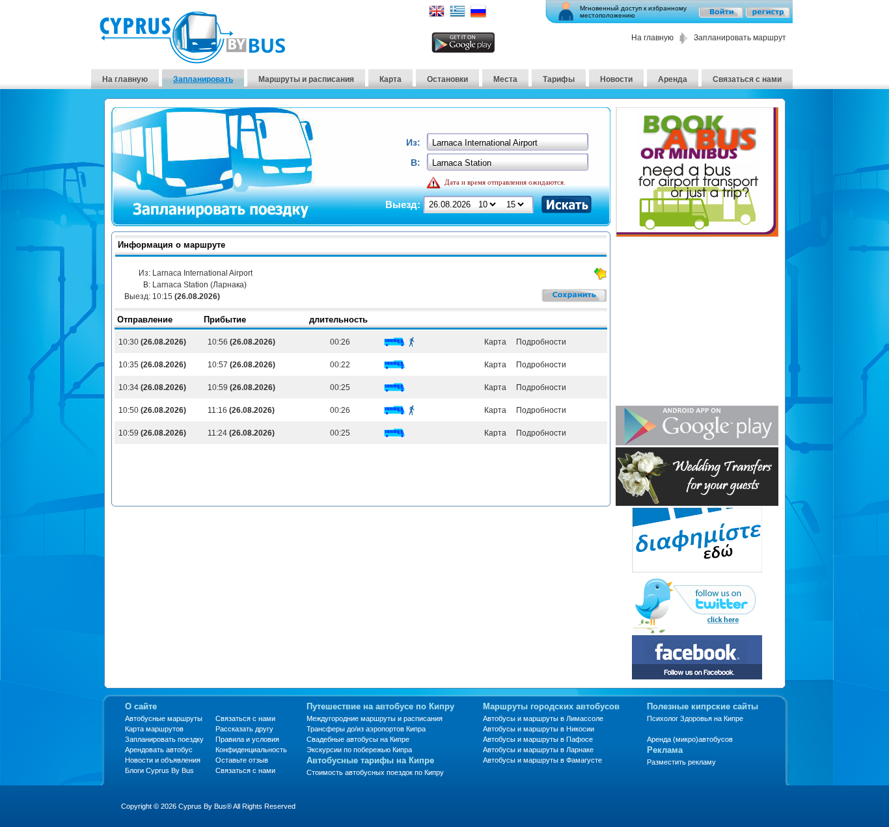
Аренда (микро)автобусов (690, 739)
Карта (390, 79)
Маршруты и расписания (306, 79)
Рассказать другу (244, 729)
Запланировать (203, 79)
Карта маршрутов (154, 729)
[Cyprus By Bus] (192, 60)
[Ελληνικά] (457, 15)
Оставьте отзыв (241, 760)
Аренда (672, 79)
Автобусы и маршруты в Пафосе (538, 739)
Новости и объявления (162, 760)
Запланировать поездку (164, 739)
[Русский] (478, 15)
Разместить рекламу (681, 762)
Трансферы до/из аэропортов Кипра (366, 729)
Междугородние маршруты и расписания (375, 718)
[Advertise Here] (697, 569)
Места (505, 79)
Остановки (447, 79)
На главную (652, 37)
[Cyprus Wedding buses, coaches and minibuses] (697, 502)
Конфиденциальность (251, 750)
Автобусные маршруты (163, 718)
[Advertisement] (697, 322)
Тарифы (559, 79)
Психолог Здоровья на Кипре (695, 718)
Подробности (540, 342)
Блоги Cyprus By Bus (159, 770)
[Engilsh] (436, 15)
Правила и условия (247, 739)
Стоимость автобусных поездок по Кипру (375, 772)
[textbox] (508, 142)
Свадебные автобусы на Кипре (358, 739)
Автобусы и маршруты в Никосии (538, 729)
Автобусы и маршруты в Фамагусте (542, 760)
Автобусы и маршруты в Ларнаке (538, 750)
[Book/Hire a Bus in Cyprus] (697, 233)
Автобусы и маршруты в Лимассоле (543, 718)
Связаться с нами (747, 79)
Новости (616, 79)
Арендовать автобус (159, 750)
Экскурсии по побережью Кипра (359, 750)
